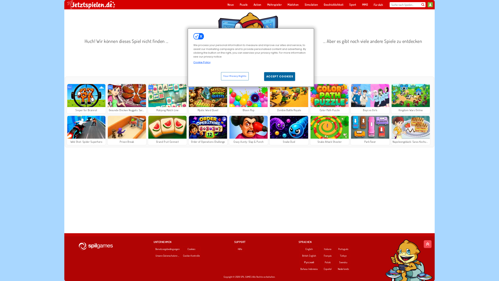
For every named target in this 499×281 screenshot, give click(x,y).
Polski (328, 262)
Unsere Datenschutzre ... (167, 255)
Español (328, 268)
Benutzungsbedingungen (167, 249)
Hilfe (240, 249)
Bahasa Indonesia (309, 268)
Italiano (327, 249)
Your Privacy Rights (235, 76)
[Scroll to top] (428, 244)
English (309, 249)
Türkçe (343, 255)
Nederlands (343, 268)
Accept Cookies (279, 76)
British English (309, 255)
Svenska (343, 262)
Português (343, 249)
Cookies (191, 249)
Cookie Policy (202, 62)
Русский (309, 262)
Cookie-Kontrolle (191, 255)
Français (328, 255)
